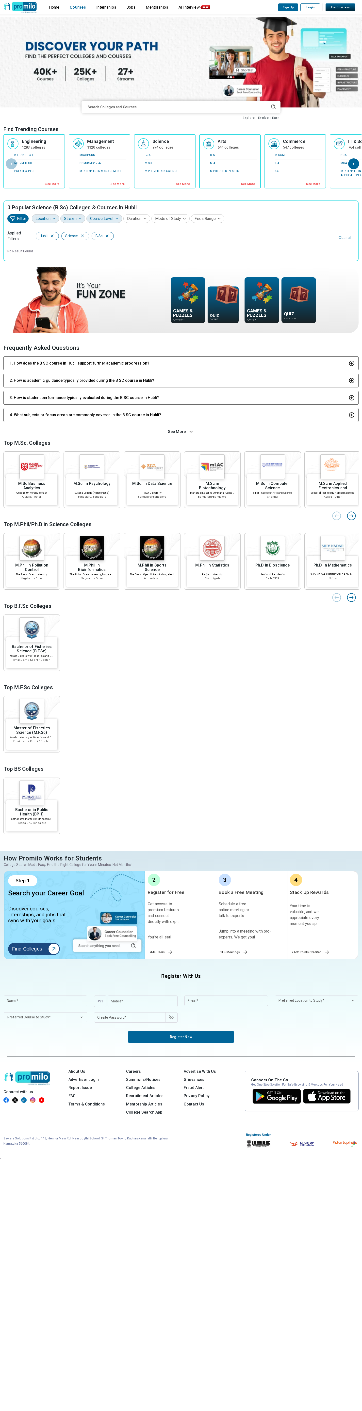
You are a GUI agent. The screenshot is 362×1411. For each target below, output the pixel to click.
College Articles (140, 1087)
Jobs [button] (131, 7)
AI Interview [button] (189, 7)
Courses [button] (78, 7)
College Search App (144, 1112)
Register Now (181, 1037)
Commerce (294, 141)
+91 (100, 1001)
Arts (222, 141)
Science (160, 141)
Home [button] (54, 7)
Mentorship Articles (144, 1104)
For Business (340, 7)
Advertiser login (83, 1079)
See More (52, 184)
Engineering (34, 141)
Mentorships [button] (157, 7)
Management (100, 141)
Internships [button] (106, 7)
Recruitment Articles (145, 1095)
